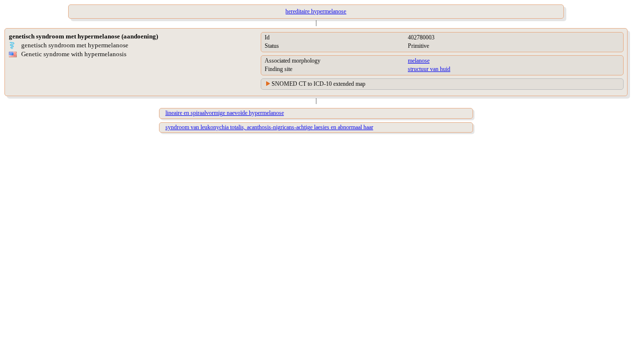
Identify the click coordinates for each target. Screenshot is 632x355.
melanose (419, 60)
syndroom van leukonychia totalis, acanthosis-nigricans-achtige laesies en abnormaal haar (269, 127)
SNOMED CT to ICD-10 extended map (318, 83)
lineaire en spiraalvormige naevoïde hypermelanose (224, 112)
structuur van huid (429, 69)
